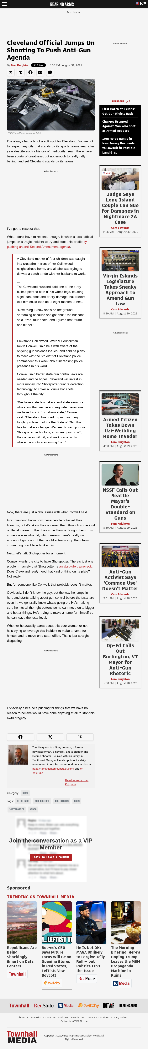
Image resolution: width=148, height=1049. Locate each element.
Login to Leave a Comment (50, 857)
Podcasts (63, 1017)
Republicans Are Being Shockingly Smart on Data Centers (22, 957)
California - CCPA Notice (74, 1021)
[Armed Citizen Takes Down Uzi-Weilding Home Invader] (120, 404)
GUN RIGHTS (62, 801)
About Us (23, 1017)
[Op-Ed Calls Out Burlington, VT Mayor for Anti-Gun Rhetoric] (120, 630)
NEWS (25, 793)
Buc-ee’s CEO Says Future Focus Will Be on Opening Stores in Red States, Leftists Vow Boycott (56, 961)
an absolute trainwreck (75, 566)
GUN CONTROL (42, 801)
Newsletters (77, 1017)
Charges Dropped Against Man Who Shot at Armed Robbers (119, 126)
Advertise (35, 1017)
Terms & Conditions (97, 1017)
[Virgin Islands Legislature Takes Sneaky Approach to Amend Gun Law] (120, 260)
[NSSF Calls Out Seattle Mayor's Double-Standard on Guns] (120, 474)
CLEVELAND (23, 801)
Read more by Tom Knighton (76, 782)
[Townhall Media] (22, 1036)
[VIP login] (141, 4)
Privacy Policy (119, 1017)
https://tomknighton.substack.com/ (53, 768)
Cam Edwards (120, 228)
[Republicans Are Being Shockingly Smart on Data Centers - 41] (22, 922)
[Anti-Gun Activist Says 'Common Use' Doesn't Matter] (120, 556)
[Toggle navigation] (4, 4)
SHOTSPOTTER (16, 809)
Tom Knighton (20, 65)
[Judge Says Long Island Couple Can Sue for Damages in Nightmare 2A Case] (120, 178)
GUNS (77, 801)
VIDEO (33, 809)
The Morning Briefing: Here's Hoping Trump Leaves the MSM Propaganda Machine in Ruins (125, 961)
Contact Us (49, 1017)
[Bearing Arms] (62, 4)
